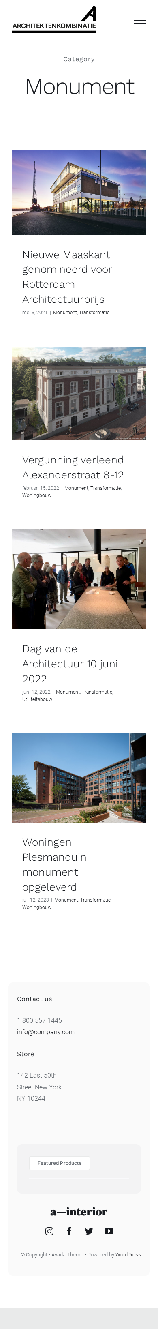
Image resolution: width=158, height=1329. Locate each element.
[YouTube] (109, 1231)
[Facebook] (69, 1231)
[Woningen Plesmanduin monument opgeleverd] (79, 778)
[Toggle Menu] (140, 20)
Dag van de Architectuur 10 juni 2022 (70, 664)
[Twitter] (89, 1231)
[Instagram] (49, 1231)
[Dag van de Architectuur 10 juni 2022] (79, 579)
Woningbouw (36, 495)
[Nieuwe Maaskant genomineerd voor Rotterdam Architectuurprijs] (79, 192)
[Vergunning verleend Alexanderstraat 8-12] (79, 393)
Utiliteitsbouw (37, 699)
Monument (65, 312)
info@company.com (46, 1032)
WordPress (128, 1255)
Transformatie (94, 312)
